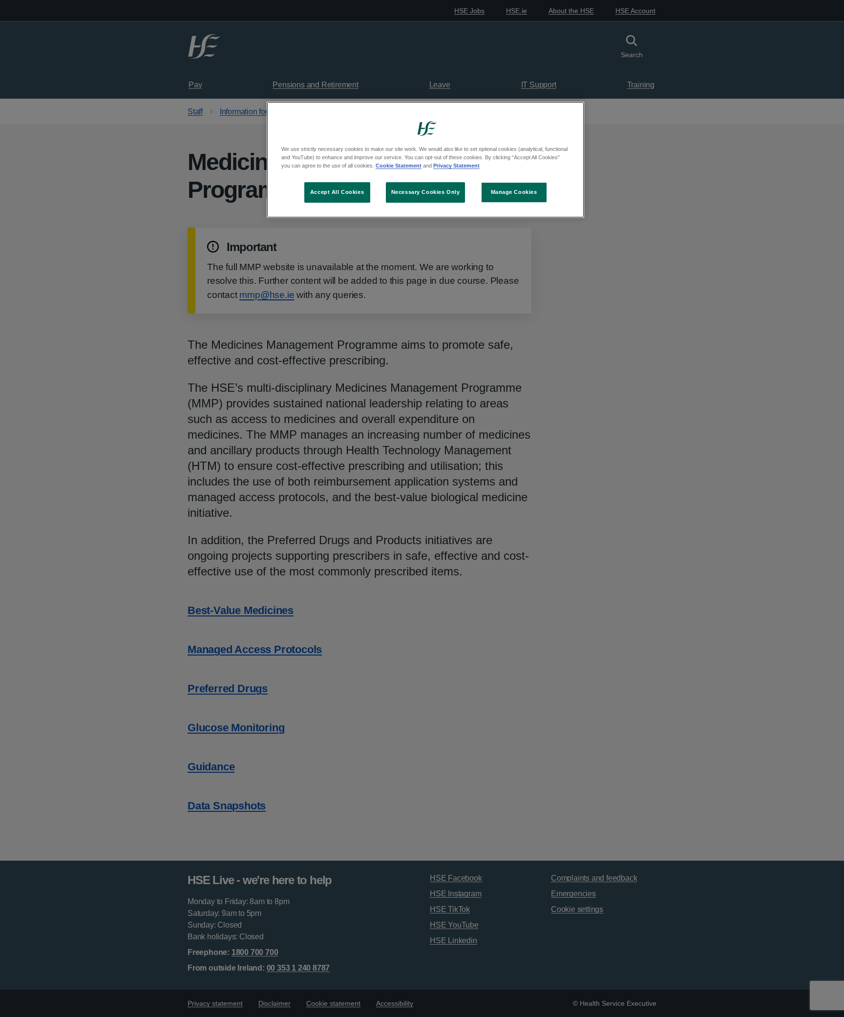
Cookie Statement (399, 166)
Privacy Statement (456, 166)
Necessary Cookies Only (425, 192)
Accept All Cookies (337, 192)
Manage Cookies (514, 192)
